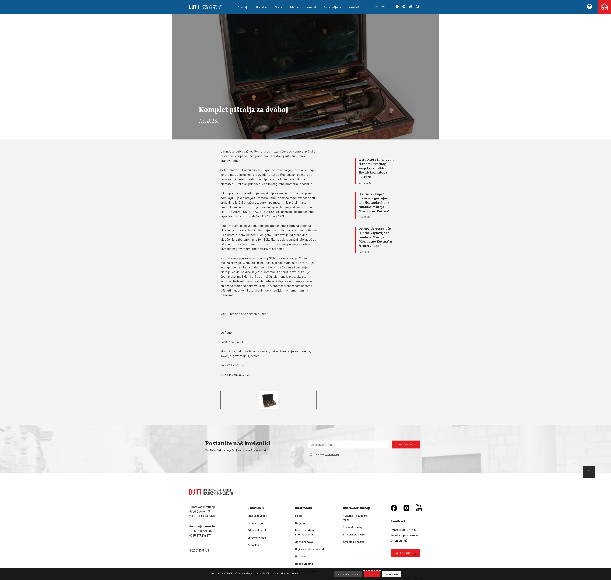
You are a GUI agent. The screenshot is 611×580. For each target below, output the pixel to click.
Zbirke (278, 7)
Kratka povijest (257, 515)
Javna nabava (304, 541)
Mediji (298, 515)
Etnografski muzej (354, 534)
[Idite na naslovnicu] (205, 7)
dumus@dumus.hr (202, 526)
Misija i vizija (255, 523)
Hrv (376, 6)
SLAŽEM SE (372, 574)
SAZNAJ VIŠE (391, 574)
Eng (383, 6)
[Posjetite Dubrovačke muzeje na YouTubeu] (410, 7)
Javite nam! (402, 553)
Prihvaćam (327, 454)
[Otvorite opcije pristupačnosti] (591, 6)
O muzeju (243, 7)
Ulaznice (261, 7)
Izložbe (294, 7)
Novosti (311, 7)
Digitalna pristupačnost (309, 549)
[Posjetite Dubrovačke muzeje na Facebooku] (397, 7)
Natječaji (300, 523)
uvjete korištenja (332, 455)
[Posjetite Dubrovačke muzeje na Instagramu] (404, 7)
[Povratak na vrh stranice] (589, 472)
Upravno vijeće (256, 537)
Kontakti (354, 7)
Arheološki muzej (353, 541)
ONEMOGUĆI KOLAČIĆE (348, 574)
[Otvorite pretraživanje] (417, 7)
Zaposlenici (254, 545)
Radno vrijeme (332, 7)
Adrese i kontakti (257, 530)
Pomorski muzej (352, 527)
